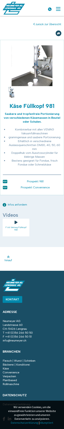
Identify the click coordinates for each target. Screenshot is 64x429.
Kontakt (12, 299)
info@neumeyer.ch (14, 340)
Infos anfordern (17, 204)
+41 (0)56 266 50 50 (19, 332)
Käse (6, 368)
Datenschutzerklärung (24, 422)
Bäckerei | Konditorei (16, 364)
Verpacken (9, 376)
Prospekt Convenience (35, 187)
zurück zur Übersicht (48, 24)
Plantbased (10, 380)
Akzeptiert (46, 422)
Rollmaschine (11, 384)
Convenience (11, 372)
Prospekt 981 (35, 181)
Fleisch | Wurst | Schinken (19, 360)
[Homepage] (14, 13)
